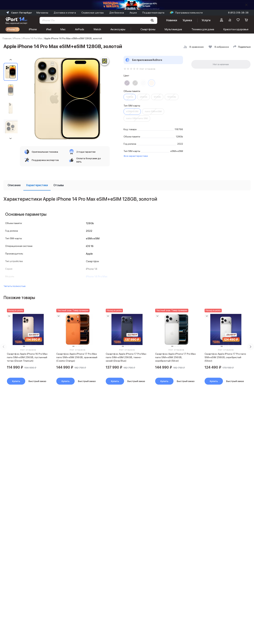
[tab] (14, 185)
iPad (48, 29)
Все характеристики (136, 156)
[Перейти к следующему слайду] (250, 346)
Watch (97, 29)
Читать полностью (15, 286)
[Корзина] (246, 20)
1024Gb (171, 97)
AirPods (79, 29)
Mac (62, 29)
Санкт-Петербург (21, 12)
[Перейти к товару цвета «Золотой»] (151, 83)
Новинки (171, 20)
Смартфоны (147, 29)
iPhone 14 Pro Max (32, 38)
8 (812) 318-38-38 (238, 12)
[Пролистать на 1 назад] (10, 59)
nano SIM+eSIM (153, 111)
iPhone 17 (12, 29)
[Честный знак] (104, 61)
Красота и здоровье (235, 29)
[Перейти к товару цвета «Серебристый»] (143, 83)
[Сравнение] (230, 20)
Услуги (206, 20)
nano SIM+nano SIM (137, 118)
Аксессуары (117, 29)
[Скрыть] (246, 5)
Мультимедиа (173, 29)
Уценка (187, 20)
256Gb (143, 97)
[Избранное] (238, 20)
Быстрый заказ (37, 381)
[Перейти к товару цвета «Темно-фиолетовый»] (127, 83)
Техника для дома (202, 29)
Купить (16, 381)
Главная (7, 38)
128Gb (129, 97)
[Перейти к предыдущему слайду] (3, 346)
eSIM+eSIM (132, 111)
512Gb (157, 97)
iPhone (33, 29)
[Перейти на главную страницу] (16, 20)
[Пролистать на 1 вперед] (10, 138)
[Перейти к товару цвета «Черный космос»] (135, 83)
